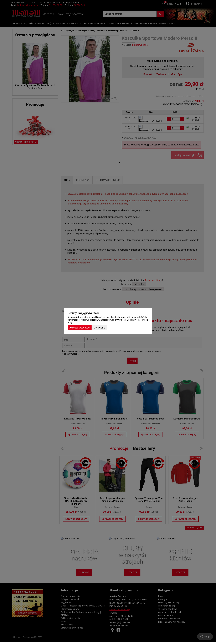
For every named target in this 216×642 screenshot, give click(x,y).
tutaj (70, 322)
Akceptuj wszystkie (80, 327)
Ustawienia (99, 327)
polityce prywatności (116, 320)
